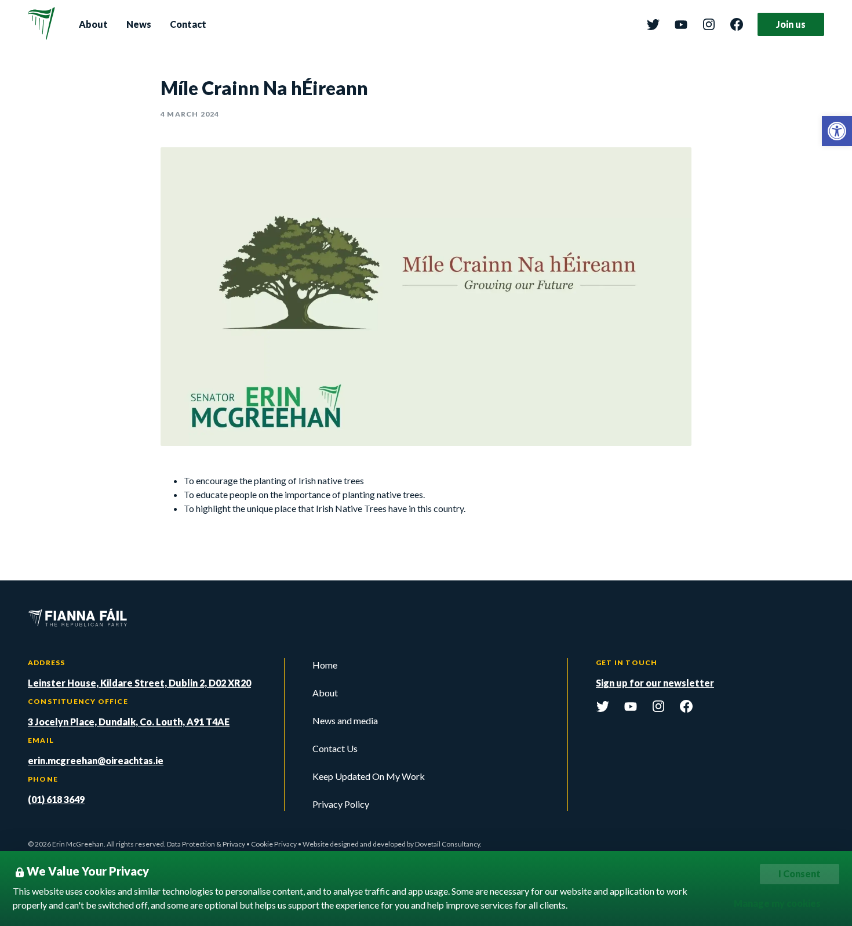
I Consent (799, 873)
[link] (837, 131)
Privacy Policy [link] (340, 803)
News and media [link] (345, 720)
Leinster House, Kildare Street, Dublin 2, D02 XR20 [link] (139, 682)
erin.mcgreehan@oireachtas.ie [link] (95, 760)
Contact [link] (188, 24)
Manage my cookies (777, 903)
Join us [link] (791, 24)
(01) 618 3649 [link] (56, 799)
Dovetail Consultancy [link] (447, 844)
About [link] (93, 24)
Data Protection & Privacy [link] (206, 844)
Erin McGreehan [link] (78, 844)
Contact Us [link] (335, 748)
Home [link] (324, 664)
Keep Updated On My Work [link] (368, 776)
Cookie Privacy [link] (274, 844)
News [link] (138, 24)
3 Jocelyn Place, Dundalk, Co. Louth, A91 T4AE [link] (129, 721)
